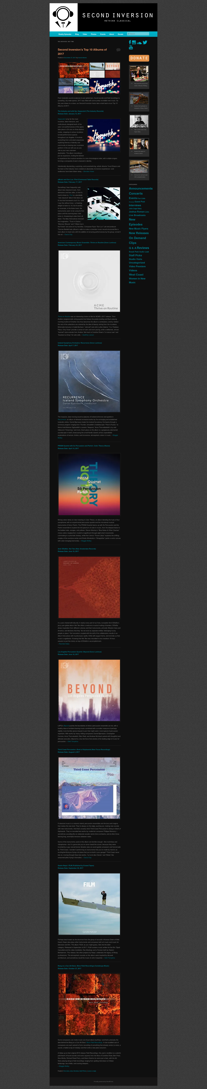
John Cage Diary (135, 208)
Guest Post (140, 201)
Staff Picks (82, 1071)
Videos (133, 270)
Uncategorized (137, 262)
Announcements (141, 188)
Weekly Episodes (64, 34)
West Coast (136, 274)
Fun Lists (66, 1071)
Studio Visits (135, 259)
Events (102, 34)
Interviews (135, 205)
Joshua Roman (136, 211)
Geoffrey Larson (88, 335)
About (111, 34)
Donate (120, 34)
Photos (93, 34)
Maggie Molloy (86, 541)
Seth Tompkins (73, 741)
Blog (77, 34)
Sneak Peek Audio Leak (139, 251)
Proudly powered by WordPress (103, 1081)
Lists (71, 1071)
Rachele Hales (64, 644)
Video (85, 34)
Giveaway (131, 202)
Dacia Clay (68, 234)
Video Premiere (137, 266)
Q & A (132, 248)
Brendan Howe (89, 171)
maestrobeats (82, 58)
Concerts (136, 193)
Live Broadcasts (137, 215)
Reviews (76, 1071)
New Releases (139, 233)
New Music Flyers (138, 228)
